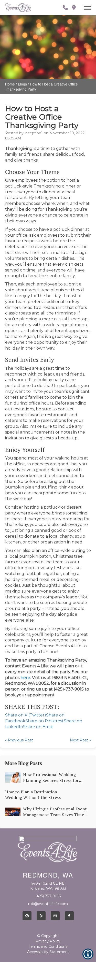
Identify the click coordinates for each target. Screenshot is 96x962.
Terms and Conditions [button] (48, 946)
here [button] (25, 677)
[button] (18, 7)
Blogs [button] (22, 84)
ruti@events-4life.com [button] (48, 903)
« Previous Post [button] (19, 740)
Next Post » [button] (80, 740)
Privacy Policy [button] (48, 941)
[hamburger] (89, 7)
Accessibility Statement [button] (48, 952)
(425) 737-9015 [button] (48, 896)
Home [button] (10, 84)
